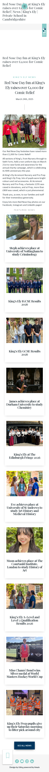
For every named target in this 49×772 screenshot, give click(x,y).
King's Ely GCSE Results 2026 (24, 352)
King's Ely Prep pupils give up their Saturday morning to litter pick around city (24, 726)
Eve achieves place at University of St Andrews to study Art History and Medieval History (24, 509)
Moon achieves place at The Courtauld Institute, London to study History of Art (25, 565)
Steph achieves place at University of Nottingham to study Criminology (24, 251)
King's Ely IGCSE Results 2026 (24, 302)
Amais (37, 767)
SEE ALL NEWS (24, 745)
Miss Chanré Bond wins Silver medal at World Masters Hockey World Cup (24, 673)
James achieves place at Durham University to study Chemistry (24, 404)
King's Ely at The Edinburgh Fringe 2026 (24, 456)
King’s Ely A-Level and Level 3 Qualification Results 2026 (24, 620)
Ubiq (21, 767)
